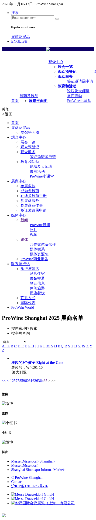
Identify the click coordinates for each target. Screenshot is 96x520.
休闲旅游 (37, 288)
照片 (33, 230)
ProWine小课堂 (79, 101)
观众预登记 (67, 71)
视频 (33, 235)
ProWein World (22, 307)
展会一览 (65, 67)
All (4, 346)
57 (15, 381)
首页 (15, 101)
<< (4, 381)
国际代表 (28, 303)
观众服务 (65, 76)
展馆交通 (37, 278)
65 (45, 381)
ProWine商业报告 (34, 259)
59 (23, 381)
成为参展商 (30, 191)
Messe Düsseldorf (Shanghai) (33, 461)
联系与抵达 (20, 264)
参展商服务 (30, 201)
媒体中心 (18, 215)
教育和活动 (67, 86)
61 (30, 381)
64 (42, 381)
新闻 (24, 220)
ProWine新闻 (40, 225)
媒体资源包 (39, 254)
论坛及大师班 (78, 91)
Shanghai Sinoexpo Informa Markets (38, 470)
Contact (17, 482)
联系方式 (28, 298)
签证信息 (37, 283)
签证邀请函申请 (80, 81)
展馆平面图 (38, 101)
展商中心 (18, 181)
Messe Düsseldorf (24, 465)
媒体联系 (37, 249)
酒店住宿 (37, 274)
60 (27, 381)
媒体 (24, 239)
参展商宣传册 (32, 205)
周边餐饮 (37, 293)
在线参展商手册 (34, 196)
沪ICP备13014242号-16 (29, 486)
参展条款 (28, 186)
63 (38, 381)
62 (34, 381)
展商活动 (74, 96)
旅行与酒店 (30, 269)
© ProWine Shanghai (26, 477)
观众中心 (55, 62)
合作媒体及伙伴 (43, 244)
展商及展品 (20, 37)
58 (19, 381)
